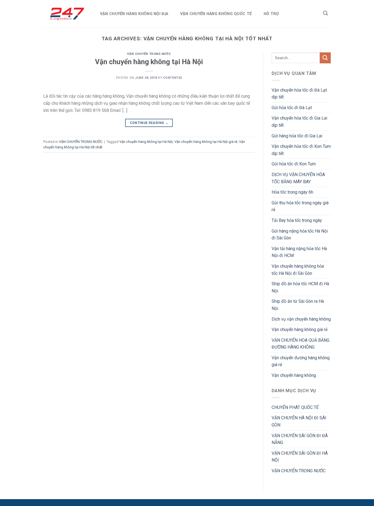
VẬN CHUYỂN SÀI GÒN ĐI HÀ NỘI (300, 457)
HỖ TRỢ (271, 14)
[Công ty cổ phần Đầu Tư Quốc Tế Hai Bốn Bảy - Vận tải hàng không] (66, 13)
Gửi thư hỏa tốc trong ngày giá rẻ (300, 206)
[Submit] (325, 57)
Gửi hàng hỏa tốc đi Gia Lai (297, 135)
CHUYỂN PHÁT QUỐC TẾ (295, 407)
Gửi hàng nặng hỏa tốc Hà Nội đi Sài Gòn (300, 234)
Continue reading (149, 123)
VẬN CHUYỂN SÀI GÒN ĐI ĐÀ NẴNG (300, 439)
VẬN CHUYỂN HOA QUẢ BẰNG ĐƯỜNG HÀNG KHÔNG (300, 344)
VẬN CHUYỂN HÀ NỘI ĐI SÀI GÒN (299, 421)
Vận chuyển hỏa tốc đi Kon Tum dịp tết (301, 150)
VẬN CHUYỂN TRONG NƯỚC (149, 54)
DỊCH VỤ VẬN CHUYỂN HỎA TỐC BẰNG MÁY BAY (298, 178)
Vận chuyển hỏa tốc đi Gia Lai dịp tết (299, 121)
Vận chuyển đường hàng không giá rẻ (301, 361)
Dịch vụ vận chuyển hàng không (301, 319)
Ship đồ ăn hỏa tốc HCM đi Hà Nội (300, 287)
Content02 (172, 78)
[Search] (325, 13)
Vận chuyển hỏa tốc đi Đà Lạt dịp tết (299, 93)
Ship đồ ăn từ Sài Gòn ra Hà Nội (298, 305)
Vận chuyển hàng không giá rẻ (299, 329)
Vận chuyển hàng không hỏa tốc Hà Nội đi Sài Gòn (298, 270)
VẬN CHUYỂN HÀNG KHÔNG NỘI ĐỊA (134, 14)
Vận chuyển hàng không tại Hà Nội (149, 62)
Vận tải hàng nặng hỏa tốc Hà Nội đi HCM (299, 252)
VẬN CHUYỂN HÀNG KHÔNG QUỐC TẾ (216, 14)
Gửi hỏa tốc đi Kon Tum (294, 163)
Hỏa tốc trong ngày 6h (292, 192)
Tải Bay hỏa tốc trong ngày (297, 220)
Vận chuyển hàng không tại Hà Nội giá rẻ (205, 142)
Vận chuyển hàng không (294, 375)
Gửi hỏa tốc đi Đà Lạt (292, 107)
